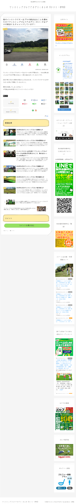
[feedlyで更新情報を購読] (33, 110)
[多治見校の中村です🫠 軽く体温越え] (62, 98)
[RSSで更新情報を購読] (36, 110)
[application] (64, 135)
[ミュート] (69, 138)
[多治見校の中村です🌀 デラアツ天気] (66, 102)
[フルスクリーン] (71, 138)
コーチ (6, 95)
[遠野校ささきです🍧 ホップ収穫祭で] (57, 102)
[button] (45, 64)
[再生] (57, 138)
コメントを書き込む (26, 225)
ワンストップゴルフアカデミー (64, 44)
